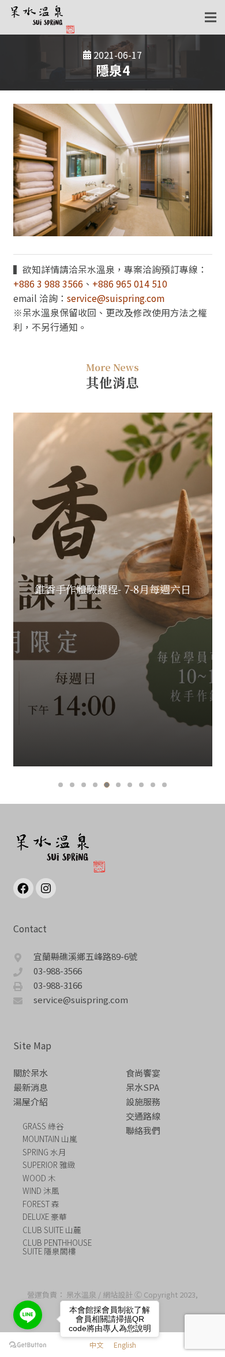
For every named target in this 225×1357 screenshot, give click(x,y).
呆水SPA (142, 1087)
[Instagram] (46, 888)
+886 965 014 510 (129, 283)
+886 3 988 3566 (48, 283)
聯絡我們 (143, 1130)
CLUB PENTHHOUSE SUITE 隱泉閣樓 (57, 1247)
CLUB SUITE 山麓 (51, 1229)
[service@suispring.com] (23, 999)
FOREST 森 (40, 1203)
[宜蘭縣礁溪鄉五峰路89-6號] (23, 956)
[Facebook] (23, 888)
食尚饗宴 (143, 1073)
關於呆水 (30, 1073)
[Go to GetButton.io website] (27, 1345)
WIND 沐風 (40, 1190)
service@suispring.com (115, 298)
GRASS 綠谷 (43, 1126)
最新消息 (30, 1087)
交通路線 (143, 1116)
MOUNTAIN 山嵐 (49, 1138)
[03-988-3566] (23, 970)
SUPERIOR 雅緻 (49, 1164)
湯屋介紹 (30, 1101)
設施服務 (143, 1101)
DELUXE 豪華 (44, 1216)
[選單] (210, 17)
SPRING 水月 (44, 1152)
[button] (60, 785)
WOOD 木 (39, 1178)
